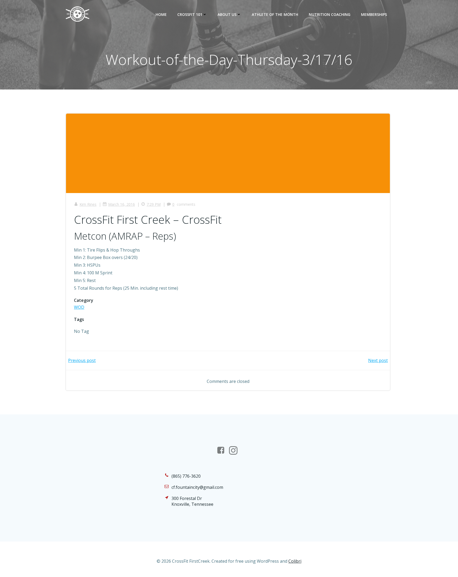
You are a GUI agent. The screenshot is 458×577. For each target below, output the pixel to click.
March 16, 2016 (121, 204)
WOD (79, 307)
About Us (227, 14)
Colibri (294, 561)
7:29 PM (154, 204)
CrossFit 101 (189, 14)
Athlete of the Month (275, 14)
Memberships (374, 14)
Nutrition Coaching (329, 14)
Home (161, 14)
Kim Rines (88, 204)
